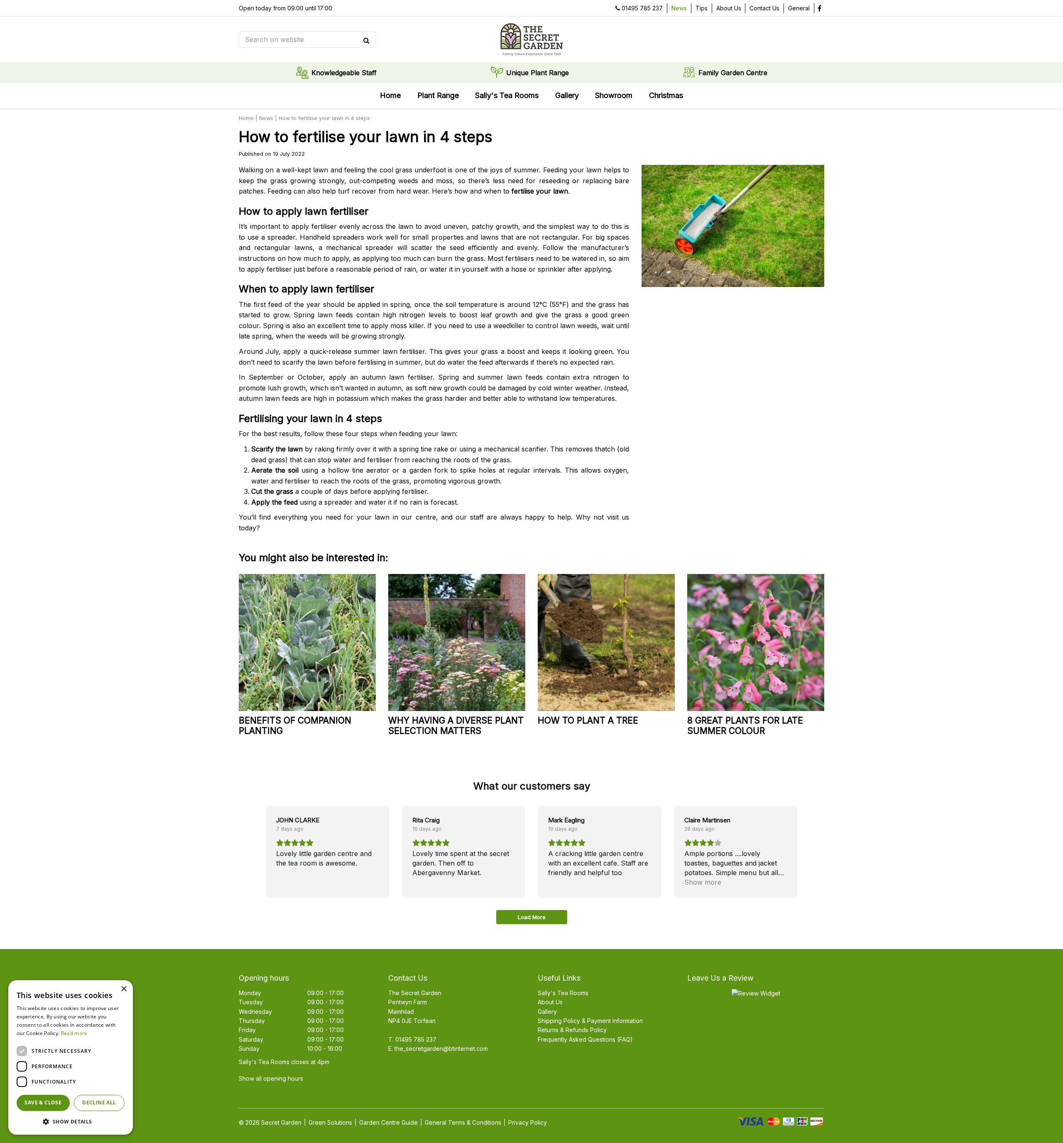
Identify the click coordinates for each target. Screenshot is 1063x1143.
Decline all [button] (99, 1102)
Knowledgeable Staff (344, 73)
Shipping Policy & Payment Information (590, 1020)
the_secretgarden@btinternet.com (441, 1048)
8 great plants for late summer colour (745, 725)
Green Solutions (330, 1122)
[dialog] (70, 1057)
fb (819, 8)
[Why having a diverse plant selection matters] (456, 642)
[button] (71, 1121)
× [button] (123, 989)
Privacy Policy (527, 1122)
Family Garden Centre (732, 73)
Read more (74, 1033)
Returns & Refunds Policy (572, 1029)
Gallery (547, 1011)
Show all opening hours (271, 1078)
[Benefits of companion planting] (307, 642)
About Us (550, 1002)
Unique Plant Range (537, 73)
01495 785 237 (642, 8)
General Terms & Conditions (463, 1122)
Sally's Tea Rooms (563, 992)
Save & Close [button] (42, 1102)
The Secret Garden (414, 992)
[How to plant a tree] (606, 642)
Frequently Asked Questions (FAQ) (585, 1039)
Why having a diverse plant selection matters (456, 725)
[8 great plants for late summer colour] (755, 642)
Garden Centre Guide (388, 1122)
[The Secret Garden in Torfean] (531, 39)
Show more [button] (702, 882)
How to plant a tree (588, 720)
